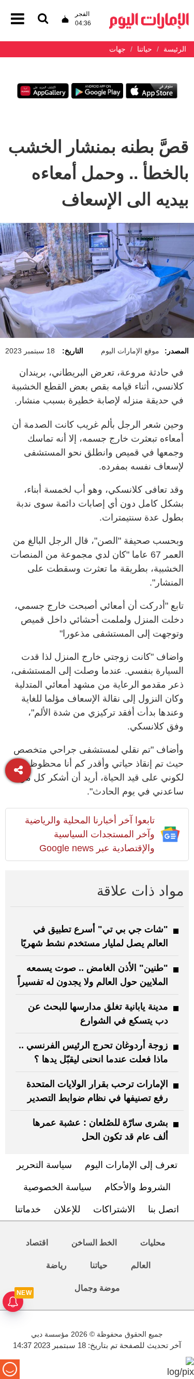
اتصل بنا (163, 1209)
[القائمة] (43, 19)
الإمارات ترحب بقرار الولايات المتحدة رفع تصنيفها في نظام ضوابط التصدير (97, 1091)
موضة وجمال (97, 1288)
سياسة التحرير (44, 1165)
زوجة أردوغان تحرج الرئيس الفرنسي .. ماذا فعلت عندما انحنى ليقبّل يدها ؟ (93, 1052)
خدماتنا (28, 1209)
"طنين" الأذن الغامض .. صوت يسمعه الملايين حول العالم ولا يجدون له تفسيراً (93, 975)
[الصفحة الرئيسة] (149, 15)
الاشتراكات (114, 1209)
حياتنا (99, 1265)
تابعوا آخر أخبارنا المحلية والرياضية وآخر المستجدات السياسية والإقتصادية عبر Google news (90, 834)
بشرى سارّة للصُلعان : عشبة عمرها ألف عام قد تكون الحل (100, 1129)
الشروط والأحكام (138, 1187)
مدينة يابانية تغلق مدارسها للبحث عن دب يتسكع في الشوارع (98, 1013)
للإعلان (67, 1209)
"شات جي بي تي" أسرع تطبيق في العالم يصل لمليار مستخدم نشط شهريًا (94, 936)
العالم (141, 1265)
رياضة (56, 1265)
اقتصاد (37, 1242)
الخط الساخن (94, 1242)
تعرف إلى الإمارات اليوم (131, 1165)
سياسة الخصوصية (57, 1187)
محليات (153, 1242)
